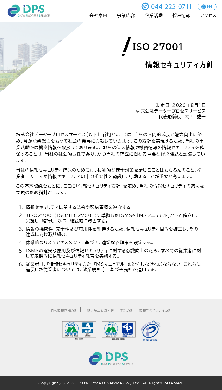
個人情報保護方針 (64, 310)
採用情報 (181, 15)
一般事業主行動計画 (99, 310)
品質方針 (127, 310)
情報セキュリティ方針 (155, 310)
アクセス (208, 15)
